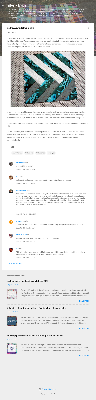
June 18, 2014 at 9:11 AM (25, 242)
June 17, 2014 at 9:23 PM (25, 170)
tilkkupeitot (40, 153)
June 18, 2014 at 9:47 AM (25, 258)
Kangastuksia (21, 190)
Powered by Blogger (49, 389)
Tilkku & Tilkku (21, 235)
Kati (17, 249)
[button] (88, 28)
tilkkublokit (29, 153)
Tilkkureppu (20, 163)
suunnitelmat (17, 153)
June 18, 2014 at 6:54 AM (25, 228)
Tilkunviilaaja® (16, 5)
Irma (17, 176)
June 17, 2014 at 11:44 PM (26, 214)
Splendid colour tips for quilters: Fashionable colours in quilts (36, 308)
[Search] (92, 6)
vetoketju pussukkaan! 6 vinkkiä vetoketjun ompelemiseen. (35, 335)
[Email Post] (12, 148)
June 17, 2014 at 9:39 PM (25, 183)
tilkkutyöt (51, 153)
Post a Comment (15, 263)
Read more (84, 301)
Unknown (19, 221)
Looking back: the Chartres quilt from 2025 (27, 281)
